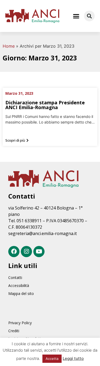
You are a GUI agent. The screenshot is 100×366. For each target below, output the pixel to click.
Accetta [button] (52, 358)
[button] (76, 16)
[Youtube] (39, 251)
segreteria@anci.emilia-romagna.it (42, 233)
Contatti (15, 277)
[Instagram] (26, 251)
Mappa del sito (21, 293)
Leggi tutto (73, 358)
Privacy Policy (20, 322)
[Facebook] (13, 251)
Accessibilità (18, 285)
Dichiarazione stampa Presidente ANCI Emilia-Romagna (45, 104)
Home (9, 46)
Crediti (13, 330)
